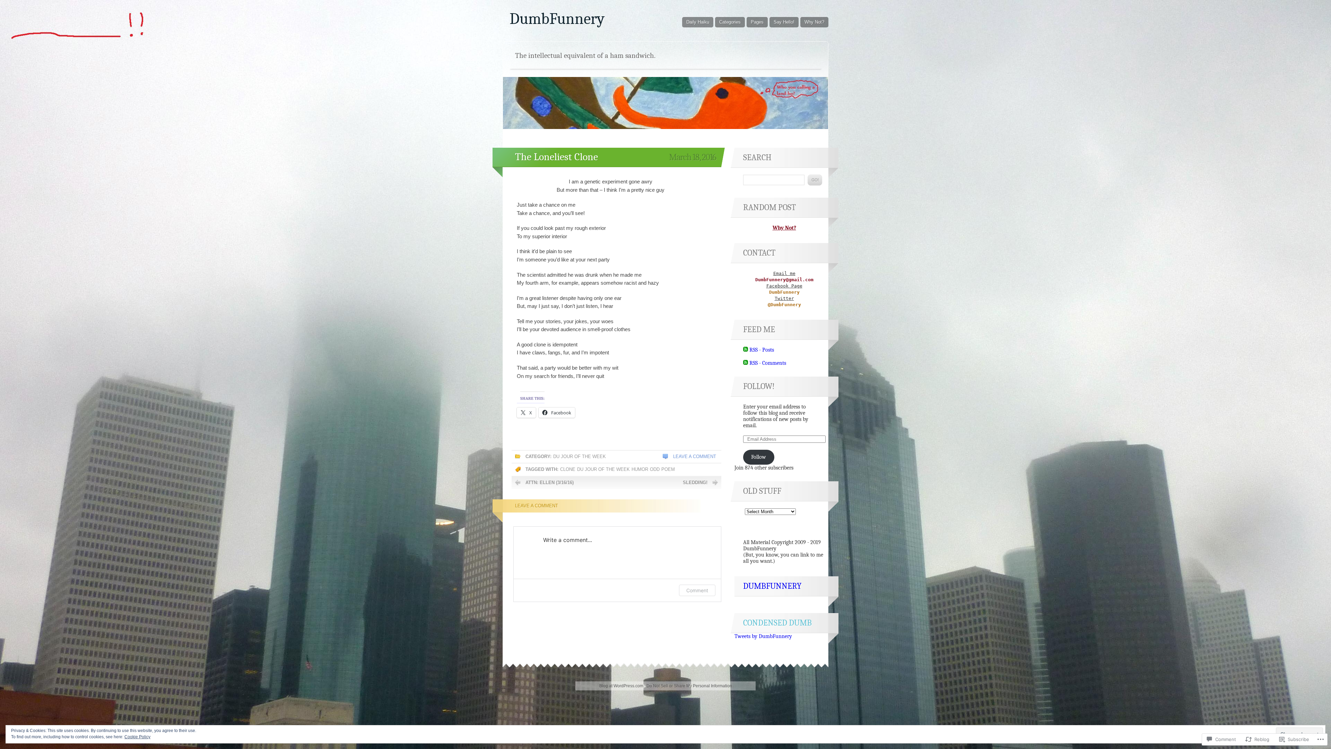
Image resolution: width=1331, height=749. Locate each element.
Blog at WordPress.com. (621, 685)
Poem (668, 469)
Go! (815, 180)
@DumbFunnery (784, 304)
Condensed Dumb (777, 623)
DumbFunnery (557, 18)
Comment (697, 590)
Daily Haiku (697, 22)
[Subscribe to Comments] (745, 363)
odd (655, 469)
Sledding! (695, 482)
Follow (758, 457)
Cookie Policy (137, 736)
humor (640, 469)
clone (567, 469)
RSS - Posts (761, 350)
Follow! (759, 386)
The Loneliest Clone (556, 157)
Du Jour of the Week (579, 456)
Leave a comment (694, 456)
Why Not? (814, 22)
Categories (730, 22)
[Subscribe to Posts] (745, 350)
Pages (757, 22)
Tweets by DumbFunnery (763, 636)
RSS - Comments (767, 363)
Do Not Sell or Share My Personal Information (689, 685)
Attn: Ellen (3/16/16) (549, 482)
